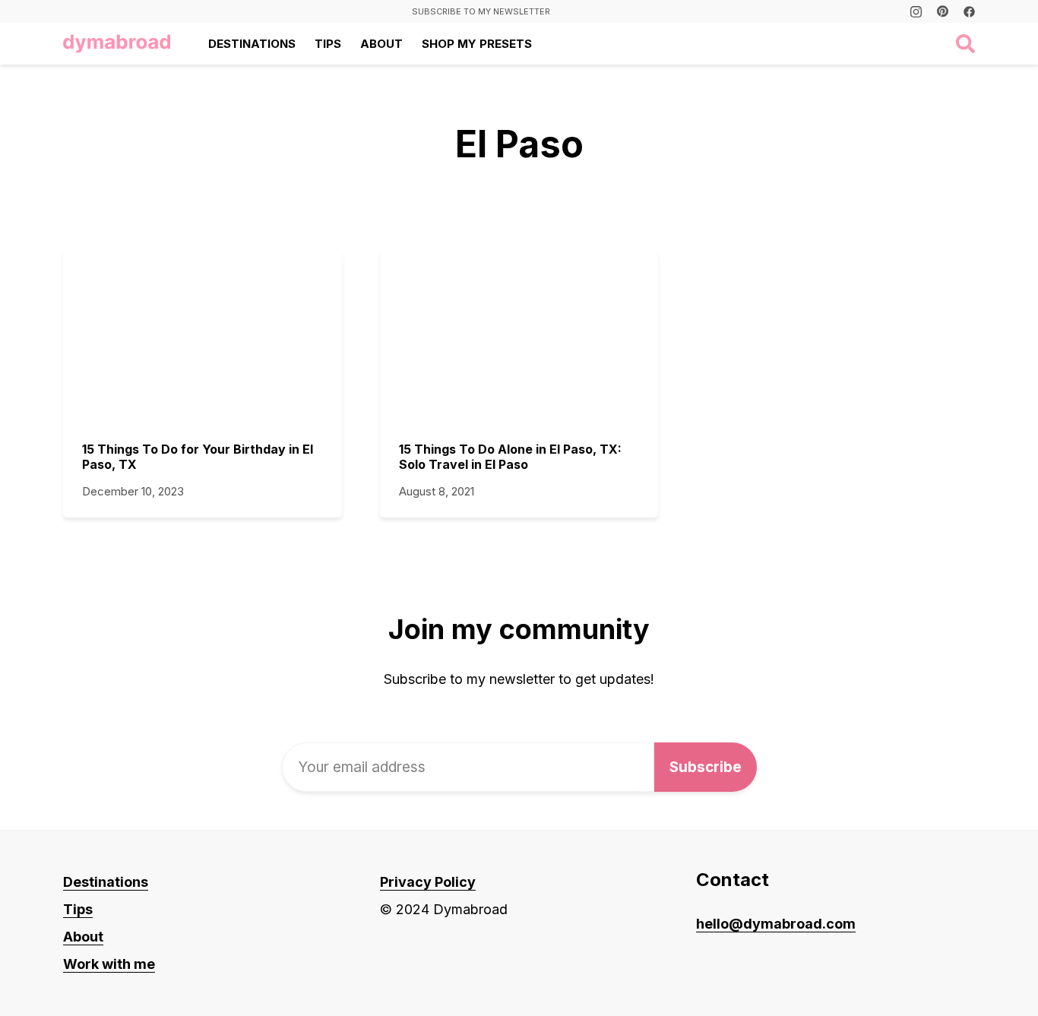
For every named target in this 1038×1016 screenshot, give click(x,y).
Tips (328, 43)
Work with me (109, 964)
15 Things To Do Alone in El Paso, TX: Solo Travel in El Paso (510, 457)
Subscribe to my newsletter (481, 11)
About (381, 43)
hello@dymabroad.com (776, 924)
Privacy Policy (428, 882)
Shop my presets (477, 43)
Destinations (252, 43)
